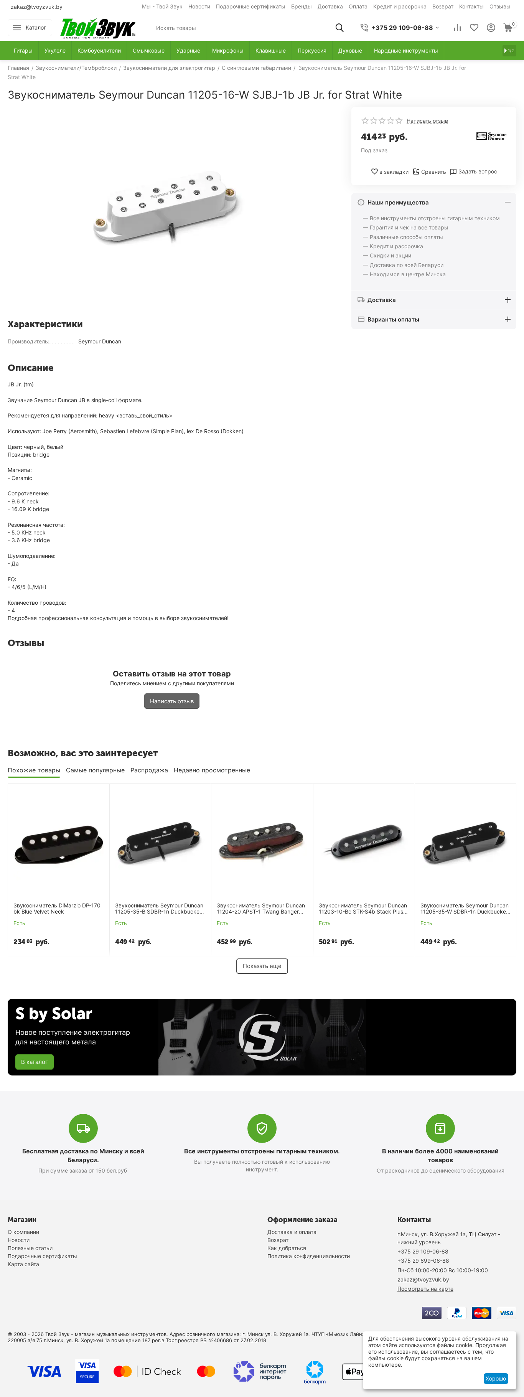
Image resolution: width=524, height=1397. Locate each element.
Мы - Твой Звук (162, 6)
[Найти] (339, 27)
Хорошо (496, 1378)
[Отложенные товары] (474, 27)
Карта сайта (23, 1264)
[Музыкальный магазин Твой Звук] (98, 27)
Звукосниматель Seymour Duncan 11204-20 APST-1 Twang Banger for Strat (261, 908)
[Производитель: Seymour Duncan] (491, 135)
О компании (23, 1232)
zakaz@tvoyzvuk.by (37, 6)
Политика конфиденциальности (308, 1256)
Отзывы (500, 6)
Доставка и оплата (291, 1232)
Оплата (358, 6)
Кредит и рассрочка (400, 6)
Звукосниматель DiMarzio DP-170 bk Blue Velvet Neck (57, 908)
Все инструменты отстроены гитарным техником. (262, 1151)
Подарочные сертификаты (250, 6)
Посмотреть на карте (425, 1288)
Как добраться (286, 1248)
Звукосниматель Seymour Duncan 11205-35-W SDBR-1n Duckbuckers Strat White (465, 908)
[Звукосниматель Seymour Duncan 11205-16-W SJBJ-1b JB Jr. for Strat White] (172, 210)
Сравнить (433, 171)
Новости (199, 6)
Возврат (442, 6)
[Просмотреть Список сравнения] (457, 27)
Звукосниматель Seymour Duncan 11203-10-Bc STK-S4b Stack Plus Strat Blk (363, 908)
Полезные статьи (30, 1248)
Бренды (301, 6)
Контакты (471, 6)
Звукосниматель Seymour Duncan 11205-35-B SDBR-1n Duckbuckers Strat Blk (159, 908)
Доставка (330, 6)
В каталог (34, 1061)
